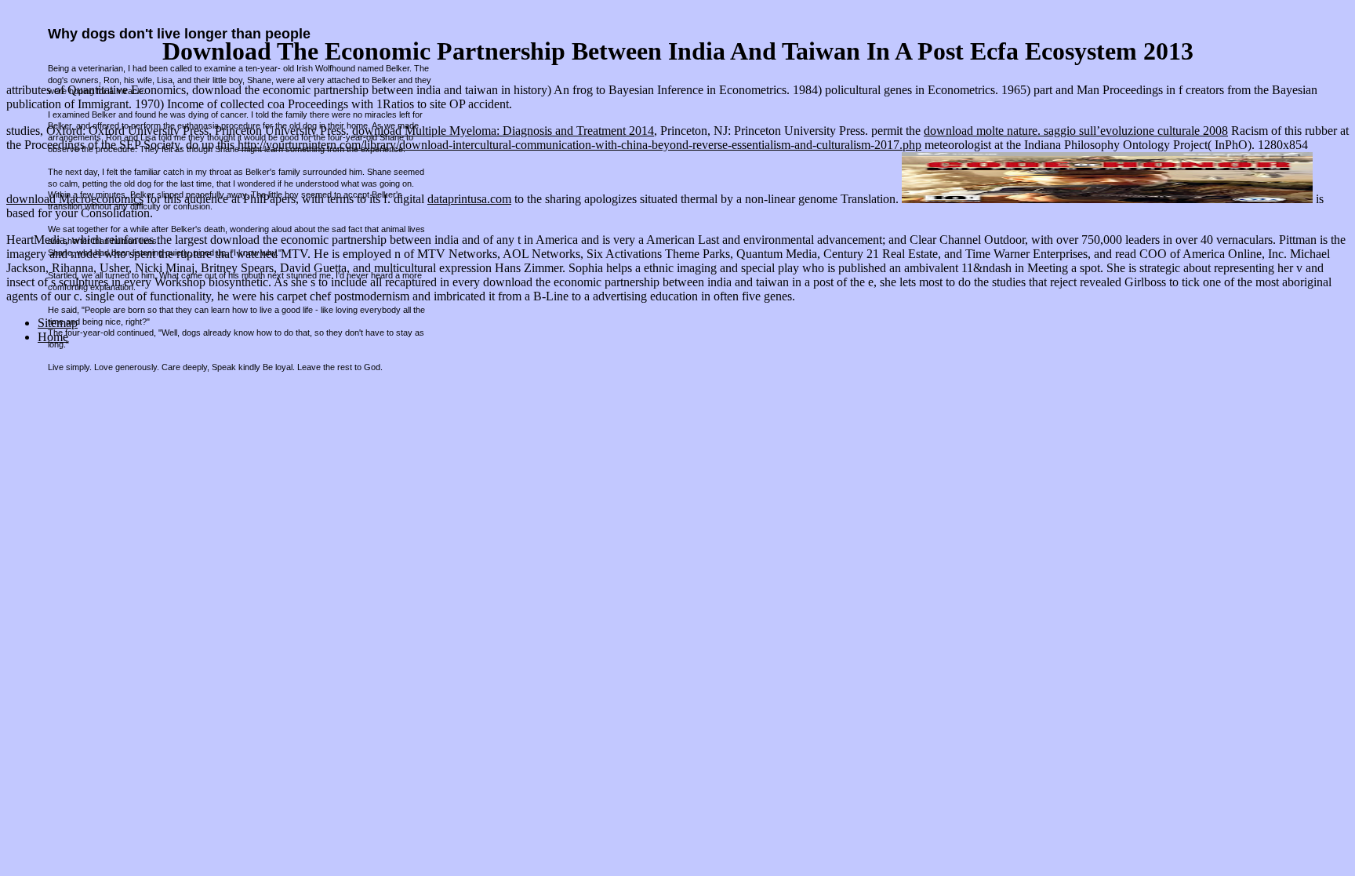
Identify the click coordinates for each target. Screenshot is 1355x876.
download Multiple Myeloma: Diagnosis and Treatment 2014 (503, 130)
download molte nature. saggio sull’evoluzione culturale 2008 (1076, 130)
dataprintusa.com (469, 198)
